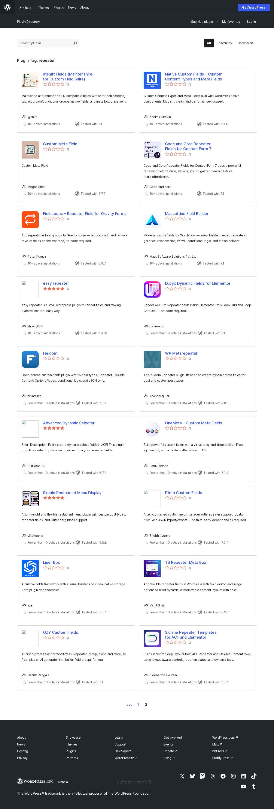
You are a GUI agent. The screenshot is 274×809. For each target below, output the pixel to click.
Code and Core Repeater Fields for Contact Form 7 (188, 146)
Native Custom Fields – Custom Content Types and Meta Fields (193, 76)
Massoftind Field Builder (186, 213)
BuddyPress (222, 758)
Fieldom (50, 353)
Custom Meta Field (60, 144)
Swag (169, 758)
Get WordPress (254, 7)
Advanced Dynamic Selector (69, 423)
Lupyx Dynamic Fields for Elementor (198, 283)
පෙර (129, 704)
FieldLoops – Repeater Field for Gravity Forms (85, 213)
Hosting (22, 751)
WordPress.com (225, 737)
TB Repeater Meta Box (185, 562)
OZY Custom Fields (60, 632)
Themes (71, 744)
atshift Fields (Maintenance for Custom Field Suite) (67, 76)
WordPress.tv (126, 758)
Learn (119, 737)
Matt (217, 744)
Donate (171, 751)
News (21, 744)
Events (168, 744)
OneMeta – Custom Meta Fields (193, 423)
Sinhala (63, 781)
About (21, 737)
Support (120, 744)
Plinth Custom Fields (183, 492)
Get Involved (173, 737)
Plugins (71, 751)
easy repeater (56, 283)
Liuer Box (51, 562)
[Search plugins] (75, 43)
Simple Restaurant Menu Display (72, 492)
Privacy (22, 758)
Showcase (73, 737)
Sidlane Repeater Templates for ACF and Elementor (191, 635)
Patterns (72, 758)
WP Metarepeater (181, 353)
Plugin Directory (28, 21)
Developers (123, 751)
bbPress (220, 751)
